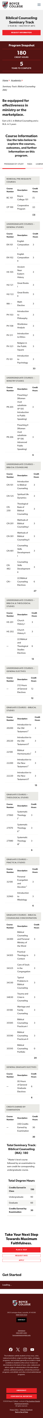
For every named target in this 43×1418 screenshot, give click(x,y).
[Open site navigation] (39, 5)
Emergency (21, 1390)
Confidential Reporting (21, 1396)
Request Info (21, 1256)
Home (5, 80)
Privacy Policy (14, 1410)
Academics (16, 80)
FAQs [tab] (29, 164)
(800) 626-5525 (21, 1315)
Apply (21, 1260)
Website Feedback (26, 1410)
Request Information (21, 32)
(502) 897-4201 (21, 1333)
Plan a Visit (21, 1250)
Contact (21, 1320)
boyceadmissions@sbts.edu (22, 1335)
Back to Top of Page (21, 1412)
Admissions (21, 1331)
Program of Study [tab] (14, 164)
